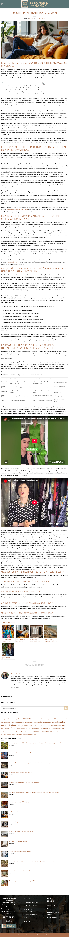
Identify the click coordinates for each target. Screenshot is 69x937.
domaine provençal (14, 722)
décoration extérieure (51, 722)
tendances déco (10, 734)
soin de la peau (29, 731)
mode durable (5, 728)
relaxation (42, 728)
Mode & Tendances (34, 10)
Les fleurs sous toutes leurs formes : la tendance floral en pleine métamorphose (22, 87)
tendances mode (18, 734)
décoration (42, 722)
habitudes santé (31, 725)
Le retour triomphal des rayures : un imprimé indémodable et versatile (20, 85)
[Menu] (2, 4)
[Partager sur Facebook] (30, 664)
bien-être (26, 718)
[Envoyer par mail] (36, 664)
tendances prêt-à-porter (12, 262)
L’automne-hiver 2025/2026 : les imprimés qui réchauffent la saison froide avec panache (24, 94)
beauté (20, 719)
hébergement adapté (38, 725)
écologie (34, 734)
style (54, 731)
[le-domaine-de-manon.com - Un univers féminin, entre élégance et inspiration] (35, 4)
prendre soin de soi (35, 728)
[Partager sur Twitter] (33, 664)
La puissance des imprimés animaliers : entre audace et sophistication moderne (22, 89)
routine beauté (50, 728)
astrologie (15, 719)
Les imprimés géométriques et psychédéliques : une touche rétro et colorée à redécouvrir (24, 92)
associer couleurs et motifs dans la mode (17, 209)
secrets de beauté (22, 731)
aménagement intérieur (7, 719)
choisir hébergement (47, 718)
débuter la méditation (33, 722)
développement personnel (19, 725)
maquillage (58, 725)
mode (64, 725)
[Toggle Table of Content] (43, 83)
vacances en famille (27, 734)
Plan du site (48, 934)
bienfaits (41, 719)
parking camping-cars (21, 728)
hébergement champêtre (46, 725)
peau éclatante (28, 728)
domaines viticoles (23, 722)
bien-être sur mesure (35, 718)
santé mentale (13, 731)
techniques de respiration (60, 731)
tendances (3, 734)
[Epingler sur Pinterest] (39, 664)
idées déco (53, 725)
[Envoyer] (66, 708)
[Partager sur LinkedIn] (42, 664)
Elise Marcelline (40, 18)
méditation (13, 728)
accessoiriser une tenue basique (9, 339)
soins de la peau (38, 732)
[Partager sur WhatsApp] (26, 664)
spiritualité (48, 731)
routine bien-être (58, 728)
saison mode (8, 731)
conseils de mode (63, 719)
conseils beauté (54, 719)
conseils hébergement (5, 722)
